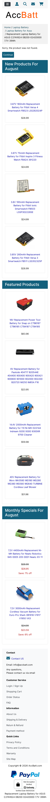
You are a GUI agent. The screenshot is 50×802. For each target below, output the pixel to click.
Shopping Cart (14, 691)
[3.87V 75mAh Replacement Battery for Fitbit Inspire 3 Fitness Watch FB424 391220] (25, 137)
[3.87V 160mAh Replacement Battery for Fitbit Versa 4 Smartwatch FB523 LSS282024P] (25, 88)
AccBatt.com (35, 765)
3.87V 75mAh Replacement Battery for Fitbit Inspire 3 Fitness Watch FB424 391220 (25, 156)
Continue (8, 54)
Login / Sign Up (14, 686)
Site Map (11, 759)
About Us (11, 714)
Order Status (13, 697)
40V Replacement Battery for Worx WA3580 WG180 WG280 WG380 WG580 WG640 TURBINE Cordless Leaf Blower (25, 482)
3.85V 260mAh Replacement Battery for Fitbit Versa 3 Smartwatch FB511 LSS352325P (25, 258)
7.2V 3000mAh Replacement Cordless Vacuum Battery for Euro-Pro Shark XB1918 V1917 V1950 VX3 (25, 613)
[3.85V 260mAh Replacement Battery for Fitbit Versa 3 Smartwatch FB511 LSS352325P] (25, 239)
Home (7, 27)
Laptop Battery (21, 27)
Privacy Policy (13, 742)
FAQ (8, 702)
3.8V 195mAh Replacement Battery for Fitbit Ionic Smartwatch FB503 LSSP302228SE (25, 207)
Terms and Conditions (17, 747)
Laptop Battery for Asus (19, 30)
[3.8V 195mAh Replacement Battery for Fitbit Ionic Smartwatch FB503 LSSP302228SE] (25, 186)
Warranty (11, 753)
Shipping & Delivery (16, 719)
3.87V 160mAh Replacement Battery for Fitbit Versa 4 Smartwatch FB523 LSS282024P (25, 107)
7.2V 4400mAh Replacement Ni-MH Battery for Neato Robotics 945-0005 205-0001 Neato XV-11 (25, 553)
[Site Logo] (25, 15)
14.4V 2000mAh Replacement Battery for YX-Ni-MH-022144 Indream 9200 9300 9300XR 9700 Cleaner (25, 429)
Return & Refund (14, 725)
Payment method (15, 730)
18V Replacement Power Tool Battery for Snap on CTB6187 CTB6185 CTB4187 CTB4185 (25, 323)
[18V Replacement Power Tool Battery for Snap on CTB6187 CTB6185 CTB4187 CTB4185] (25, 304)
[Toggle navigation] (7, 4)
